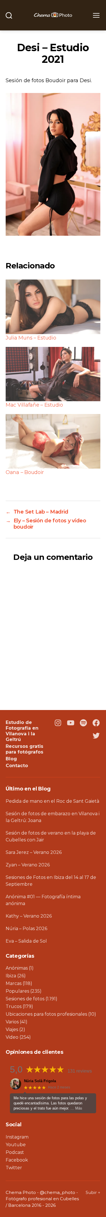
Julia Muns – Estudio (31, 338)
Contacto (17, 765)
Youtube (16, 1144)
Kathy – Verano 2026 (29, 916)
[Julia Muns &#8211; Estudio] (53, 307)
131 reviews (80, 1071)
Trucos (13, 1006)
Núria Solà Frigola (40, 1081)
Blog (11, 758)
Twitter (14, 1167)
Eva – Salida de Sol (26, 941)
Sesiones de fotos (25, 998)
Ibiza (11, 975)
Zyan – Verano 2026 (28, 865)
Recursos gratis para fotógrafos (24, 749)
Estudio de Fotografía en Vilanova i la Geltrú (22, 731)
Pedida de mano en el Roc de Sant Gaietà (52, 801)
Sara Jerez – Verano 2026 (34, 852)
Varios (12, 1021)
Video (12, 1037)
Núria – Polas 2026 (26, 928)
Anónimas (17, 968)
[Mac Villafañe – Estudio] (53, 374)
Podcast (15, 1152)
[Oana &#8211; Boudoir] (53, 441)
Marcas (13, 983)
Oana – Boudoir (25, 472)
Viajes (12, 1029)
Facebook (17, 1160)
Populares (17, 991)
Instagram (17, 1137)
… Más (76, 1108)
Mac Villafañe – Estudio (34, 405)
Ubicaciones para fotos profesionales (46, 1014)
